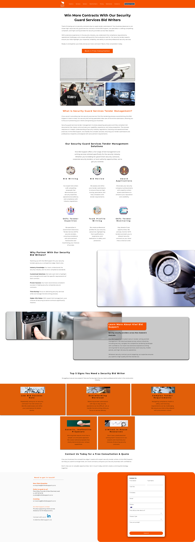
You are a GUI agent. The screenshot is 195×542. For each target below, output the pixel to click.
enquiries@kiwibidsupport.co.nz (45, 485)
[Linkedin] (49, 516)
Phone (131, 504)
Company (132, 492)
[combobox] (146, 513)
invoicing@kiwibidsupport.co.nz (45, 501)
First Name (132, 480)
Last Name (150, 480)
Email (131, 498)
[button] (129, 4)
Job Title (132, 486)
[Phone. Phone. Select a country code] (131, 507)
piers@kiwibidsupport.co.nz (43, 495)
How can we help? (134, 522)
